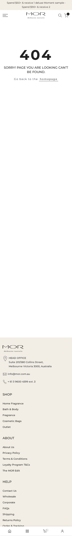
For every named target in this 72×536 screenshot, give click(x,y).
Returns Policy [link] (12, 520)
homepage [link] (48, 79)
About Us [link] (8, 447)
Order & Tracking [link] (13, 525)
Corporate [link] (9, 502)
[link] (10, 15)
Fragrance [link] (9, 415)
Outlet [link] (7, 427)
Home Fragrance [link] (13, 403)
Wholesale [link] (9, 496)
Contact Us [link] (9, 490)
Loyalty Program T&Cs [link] (16, 464)
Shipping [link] (8, 514)
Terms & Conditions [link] (15, 458)
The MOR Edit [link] (11, 470)
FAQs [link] (6, 508)
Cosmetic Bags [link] (12, 421)
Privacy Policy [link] (11, 452)
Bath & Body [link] (11, 409)
